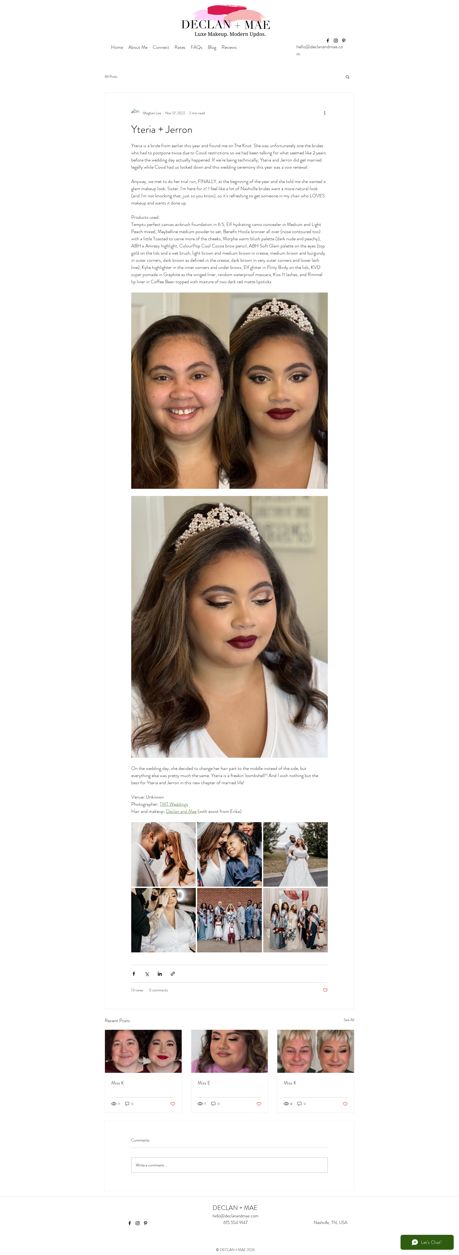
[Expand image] (163, 854)
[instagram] (335, 40)
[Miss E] (229, 1051)
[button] (347, 77)
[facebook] (327, 40)
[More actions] (324, 113)
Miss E (204, 1082)
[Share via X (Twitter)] (146, 973)
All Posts (111, 76)
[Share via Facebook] (133, 973)
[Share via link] (172, 973)
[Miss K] (143, 1051)
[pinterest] (343, 40)
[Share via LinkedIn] (159, 973)
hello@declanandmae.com (235, 1216)
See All (349, 1019)
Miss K (117, 1082)
